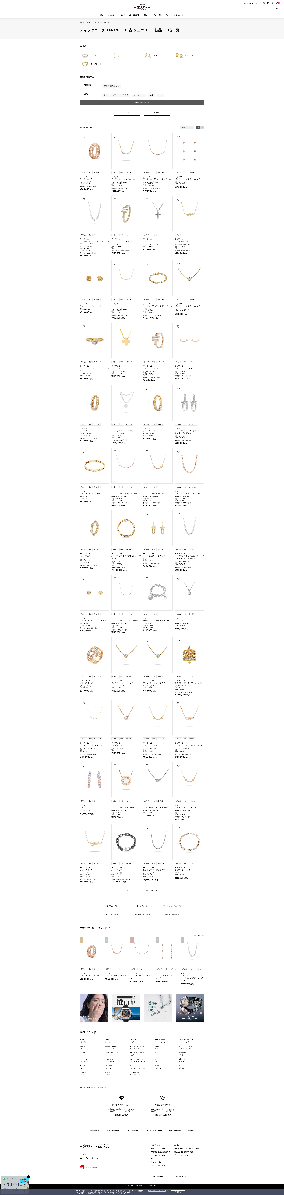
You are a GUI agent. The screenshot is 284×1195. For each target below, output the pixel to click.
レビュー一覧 (156, 1162)
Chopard (182, 1060)
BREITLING (84, 1060)
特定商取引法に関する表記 (183, 1152)
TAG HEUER (109, 1060)
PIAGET (182, 1067)
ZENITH (83, 1067)
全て (105, 95)
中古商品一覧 (142, 906)
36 (152, 890)
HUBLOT (157, 1047)
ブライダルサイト (180, 1177)
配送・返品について (158, 1149)
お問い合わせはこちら (162, 1115)
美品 (151, 95)
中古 (160, 95)
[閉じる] (28, 1176)
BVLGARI (108, 1073)
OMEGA (133, 1041)
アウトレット (139, 95)
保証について (156, 1159)
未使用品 (124, 95)
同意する (178, 1192)
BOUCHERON (85, 1073)
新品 (114, 95)
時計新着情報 (94, 1130)
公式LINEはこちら (121, 1115)
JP (256, 4)
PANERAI (182, 1054)
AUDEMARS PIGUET (186, 1041)
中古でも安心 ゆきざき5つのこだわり (187, 1149)
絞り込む (157, 112)
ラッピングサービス (158, 1165)
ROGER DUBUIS (110, 1047)
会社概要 (177, 1145)
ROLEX (83, 1041)
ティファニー (98, 22)
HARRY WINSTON (111, 1054)
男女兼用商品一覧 (172, 914)
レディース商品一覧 (142, 914)
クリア (127, 112)
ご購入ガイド (179, 15)
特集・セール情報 (175, 1130)
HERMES (157, 1060)
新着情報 (191, 1130)
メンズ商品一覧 (112, 914)
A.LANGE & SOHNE (137, 1047)
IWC (156, 1054)
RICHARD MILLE (135, 1073)
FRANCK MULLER (185, 1047)
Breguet (82, 1047)
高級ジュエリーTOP (85, 22)
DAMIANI (108, 1067)
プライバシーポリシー (157, 1191)
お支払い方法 (156, 1145)
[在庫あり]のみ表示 (111, 86)
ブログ (167, 15)
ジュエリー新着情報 (113, 1130)
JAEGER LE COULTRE (137, 1054)
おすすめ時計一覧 (132, 1130)
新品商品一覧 (111, 906)
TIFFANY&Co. (159, 1067)
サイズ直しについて (158, 1155)
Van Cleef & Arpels (137, 1060)
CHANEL (83, 1054)
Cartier (108, 1041)
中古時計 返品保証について (160, 1152)
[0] (277, 3)
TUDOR (138, 1067)
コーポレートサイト (158, 1177)
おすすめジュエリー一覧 (153, 1130)
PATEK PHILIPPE (161, 1041)
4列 (198, 127)
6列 (202, 127)
